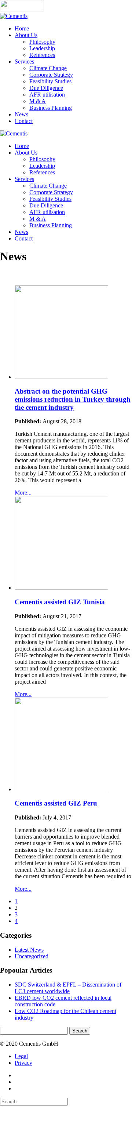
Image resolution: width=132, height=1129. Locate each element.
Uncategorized (31, 956)
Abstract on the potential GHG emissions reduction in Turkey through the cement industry (73, 399)
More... (23, 492)
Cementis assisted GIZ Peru (56, 803)
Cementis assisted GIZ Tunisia (60, 602)
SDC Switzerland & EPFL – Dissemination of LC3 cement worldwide (68, 987)
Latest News (29, 950)
